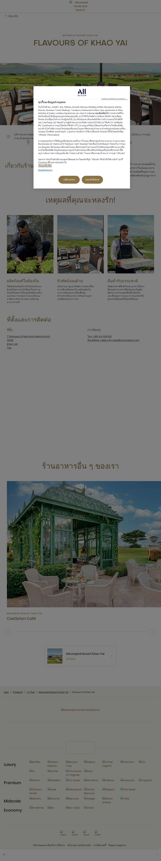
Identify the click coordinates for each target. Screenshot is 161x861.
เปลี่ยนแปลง (69, 179)
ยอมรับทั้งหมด (92, 179)
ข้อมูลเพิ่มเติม (45, 165)
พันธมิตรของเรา (45, 170)
